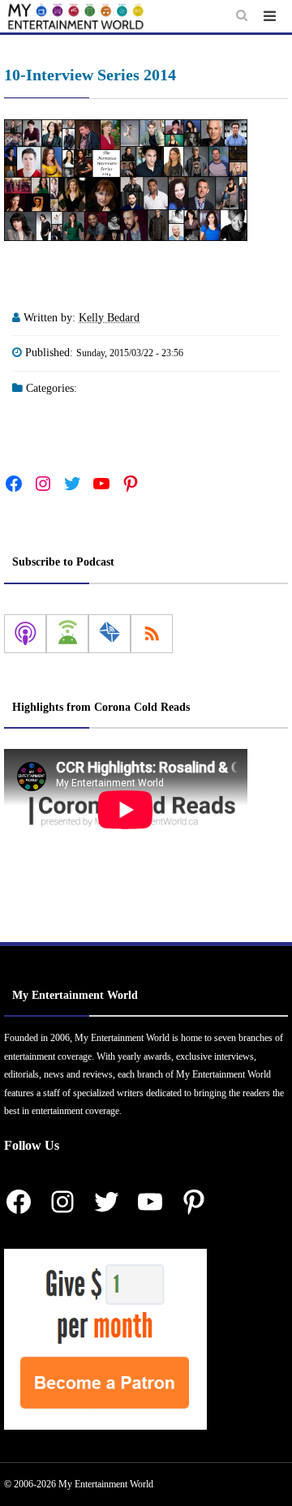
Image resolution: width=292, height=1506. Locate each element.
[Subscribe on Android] (67, 633)
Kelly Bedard (109, 318)
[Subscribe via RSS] (152, 633)
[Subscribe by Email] (109, 633)
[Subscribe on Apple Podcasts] (25, 633)
